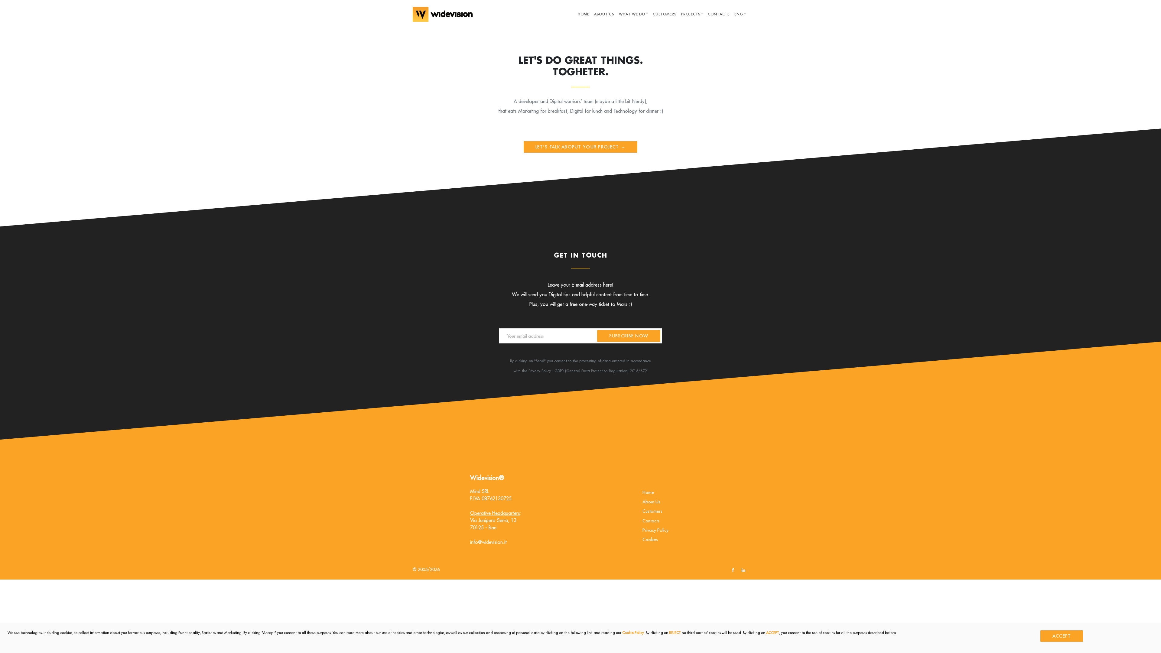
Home (583, 14)
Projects (690, 14)
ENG (738, 14)
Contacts (719, 14)
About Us (604, 14)
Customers (664, 14)
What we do (632, 14)
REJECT (675, 632)
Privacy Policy (655, 530)
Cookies (650, 539)
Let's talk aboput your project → (580, 147)
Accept (1061, 636)
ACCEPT (772, 632)
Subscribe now (629, 336)
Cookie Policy (633, 632)
